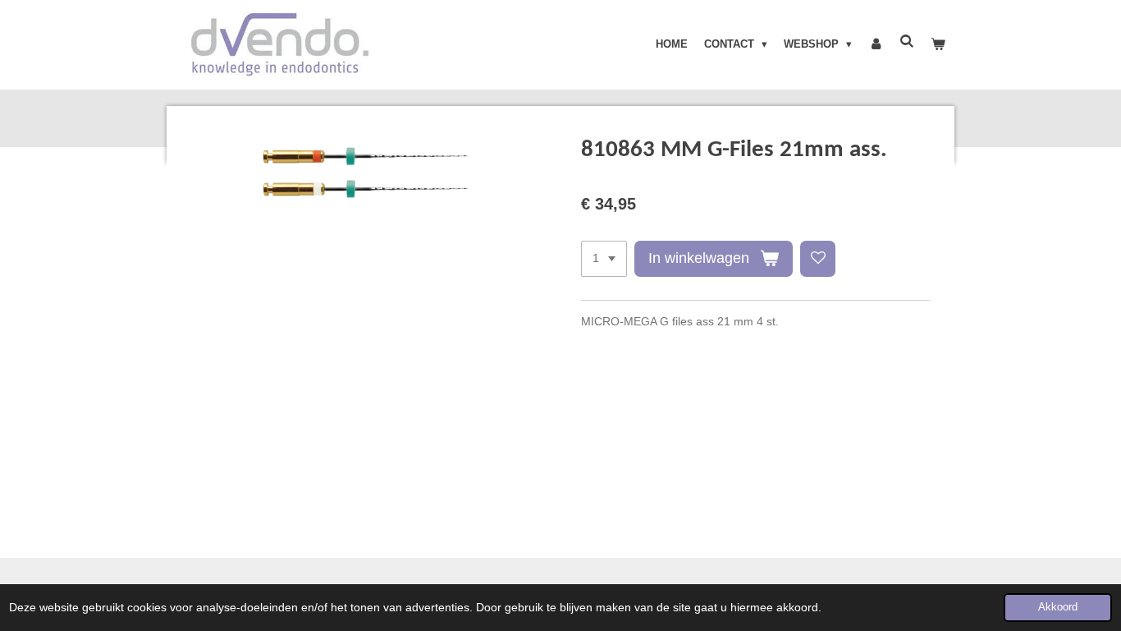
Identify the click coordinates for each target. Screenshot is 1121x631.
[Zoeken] (907, 41)
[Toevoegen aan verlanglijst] (818, 259)
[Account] (875, 44)
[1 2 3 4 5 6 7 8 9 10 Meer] (604, 259)
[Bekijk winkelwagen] (938, 44)
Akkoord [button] (1058, 607)
